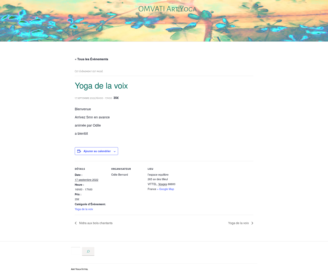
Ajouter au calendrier (97, 151)
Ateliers (161, 22)
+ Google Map (165, 189)
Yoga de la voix (84, 209)
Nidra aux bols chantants (95, 223)
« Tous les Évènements (91, 59)
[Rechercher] (88, 251)
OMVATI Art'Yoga (167, 9)
